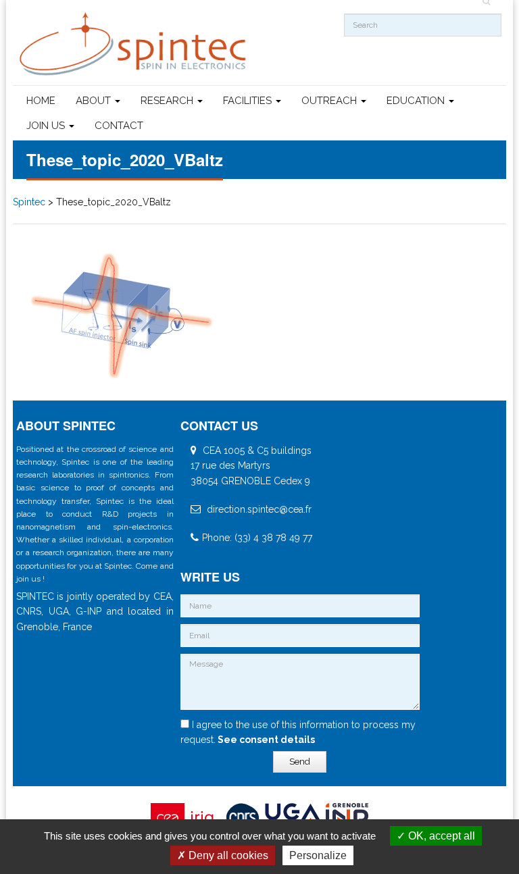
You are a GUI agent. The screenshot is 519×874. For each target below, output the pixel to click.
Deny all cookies (227, 855)
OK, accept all (440, 836)
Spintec (29, 202)
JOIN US (47, 126)
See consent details (265, 739)
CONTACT (119, 126)
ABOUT (95, 101)
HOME (40, 101)
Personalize (318, 855)
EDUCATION (417, 101)
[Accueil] (134, 44)
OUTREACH (330, 101)
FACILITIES (248, 101)
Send (299, 761)
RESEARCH (168, 101)
